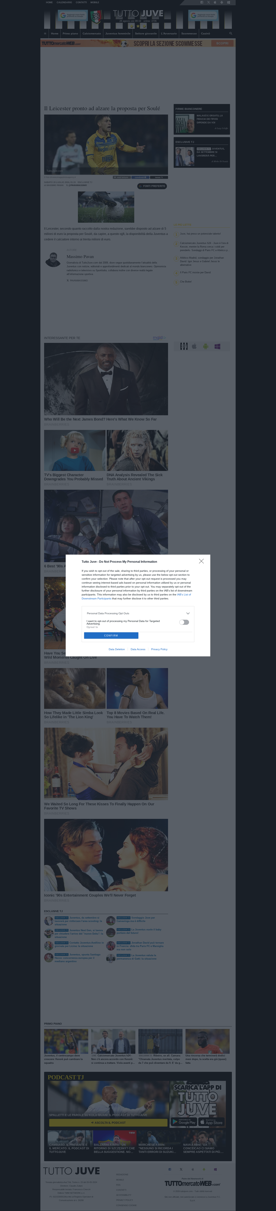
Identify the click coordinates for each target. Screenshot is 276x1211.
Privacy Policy (159, 649)
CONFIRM (111, 635)
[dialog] (138, 605)
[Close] (202, 562)
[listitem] (138, 613)
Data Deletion (117, 649)
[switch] (184, 622)
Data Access (138, 649)
